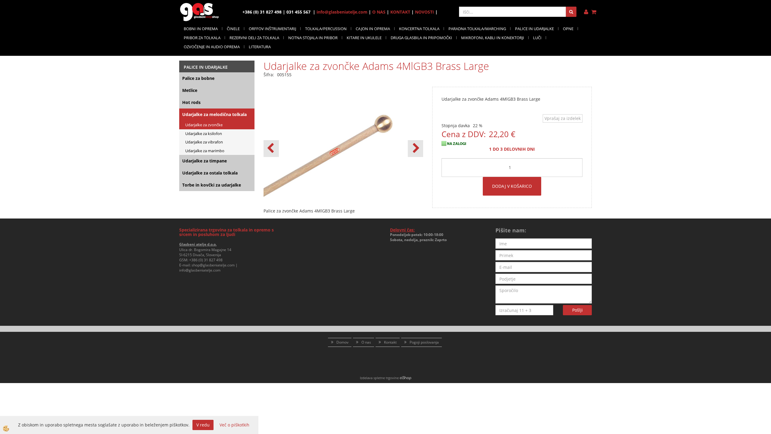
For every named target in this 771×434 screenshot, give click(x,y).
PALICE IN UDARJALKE (534, 28)
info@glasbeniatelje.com (342, 12)
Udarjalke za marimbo (204, 150)
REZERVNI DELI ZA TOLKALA (254, 37)
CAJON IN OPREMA (373, 28)
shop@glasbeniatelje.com (213, 265)
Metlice (189, 90)
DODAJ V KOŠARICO (512, 186)
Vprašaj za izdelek (563, 118)
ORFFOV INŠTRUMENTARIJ (272, 28)
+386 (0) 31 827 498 (206, 260)
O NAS (379, 12)
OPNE (568, 28)
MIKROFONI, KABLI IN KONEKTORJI (492, 37)
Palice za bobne (198, 78)
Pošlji (577, 310)
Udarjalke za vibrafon (204, 142)
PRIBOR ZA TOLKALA (202, 37)
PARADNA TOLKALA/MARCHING (477, 28)
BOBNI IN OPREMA (201, 28)
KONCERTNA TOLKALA (419, 28)
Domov (342, 342)
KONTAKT (400, 12)
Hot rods (191, 102)
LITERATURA (260, 46)
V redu (203, 425)
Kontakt (390, 342)
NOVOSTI (424, 12)
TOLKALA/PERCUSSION (326, 28)
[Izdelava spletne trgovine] (405, 378)
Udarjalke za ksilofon (203, 133)
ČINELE (233, 28)
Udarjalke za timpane (204, 161)
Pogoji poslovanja (424, 342)
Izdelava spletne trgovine (379, 378)
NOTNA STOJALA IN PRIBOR (313, 37)
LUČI (537, 37)
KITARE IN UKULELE (364, 37)
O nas (366, 342)
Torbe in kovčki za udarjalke (211, 185)
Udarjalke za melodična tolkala (214, 114)
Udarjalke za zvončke (204, 124)
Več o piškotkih (234, 425)
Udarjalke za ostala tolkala (210, 173)
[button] (415, 148)
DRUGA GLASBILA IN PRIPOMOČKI (421, 37)
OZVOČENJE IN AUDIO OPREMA (212, 46)
